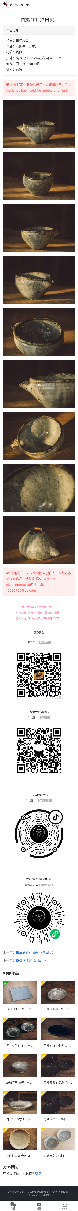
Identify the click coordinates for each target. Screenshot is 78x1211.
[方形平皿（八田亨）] (20, 997)
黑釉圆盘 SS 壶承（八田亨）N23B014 (59, 1119)
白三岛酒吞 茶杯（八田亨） (35, 952)
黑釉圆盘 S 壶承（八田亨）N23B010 (59, 1082)
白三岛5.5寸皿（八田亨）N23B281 (21, 1119)
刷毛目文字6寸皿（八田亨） (59, 1156)
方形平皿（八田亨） (20, 1009)
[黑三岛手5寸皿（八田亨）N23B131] (20, 1034)
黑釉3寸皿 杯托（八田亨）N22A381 (59, 1045)
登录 (38, 1174)
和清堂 (46, 1195)
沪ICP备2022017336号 (59, 1191)
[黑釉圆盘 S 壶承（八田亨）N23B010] (58, 1070)
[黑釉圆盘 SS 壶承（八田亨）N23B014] (58, 1107)
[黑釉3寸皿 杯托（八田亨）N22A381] (58, 1034)
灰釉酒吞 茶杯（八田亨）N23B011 (21, 1082)
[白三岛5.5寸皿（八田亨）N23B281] (20, 1107)
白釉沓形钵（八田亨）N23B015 (59, 1009)
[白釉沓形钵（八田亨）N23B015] (58, 997)
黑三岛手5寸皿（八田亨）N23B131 (21, 1045)
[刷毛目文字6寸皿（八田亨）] (58, 1144)
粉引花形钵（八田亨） (32, 960)
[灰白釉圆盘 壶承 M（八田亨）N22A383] (20, 1144)
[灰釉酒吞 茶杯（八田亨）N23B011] (20, 1070)
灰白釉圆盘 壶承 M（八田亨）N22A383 (21, 1156)
